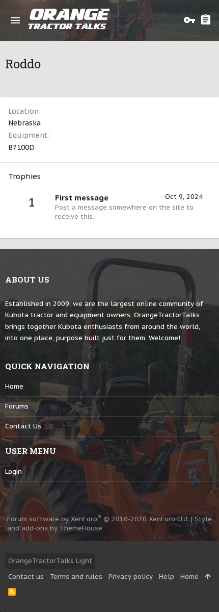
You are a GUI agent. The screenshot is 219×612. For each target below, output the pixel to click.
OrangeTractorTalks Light (50, 560)
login (13, 471)
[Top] (207, 576)
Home (14, 386)
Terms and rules (76, 576)
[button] (15, 20)
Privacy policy (130, 576)
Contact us (23, 426)
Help (166, 576)
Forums (17, 406)
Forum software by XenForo (98, 519)
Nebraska (24, 123)
